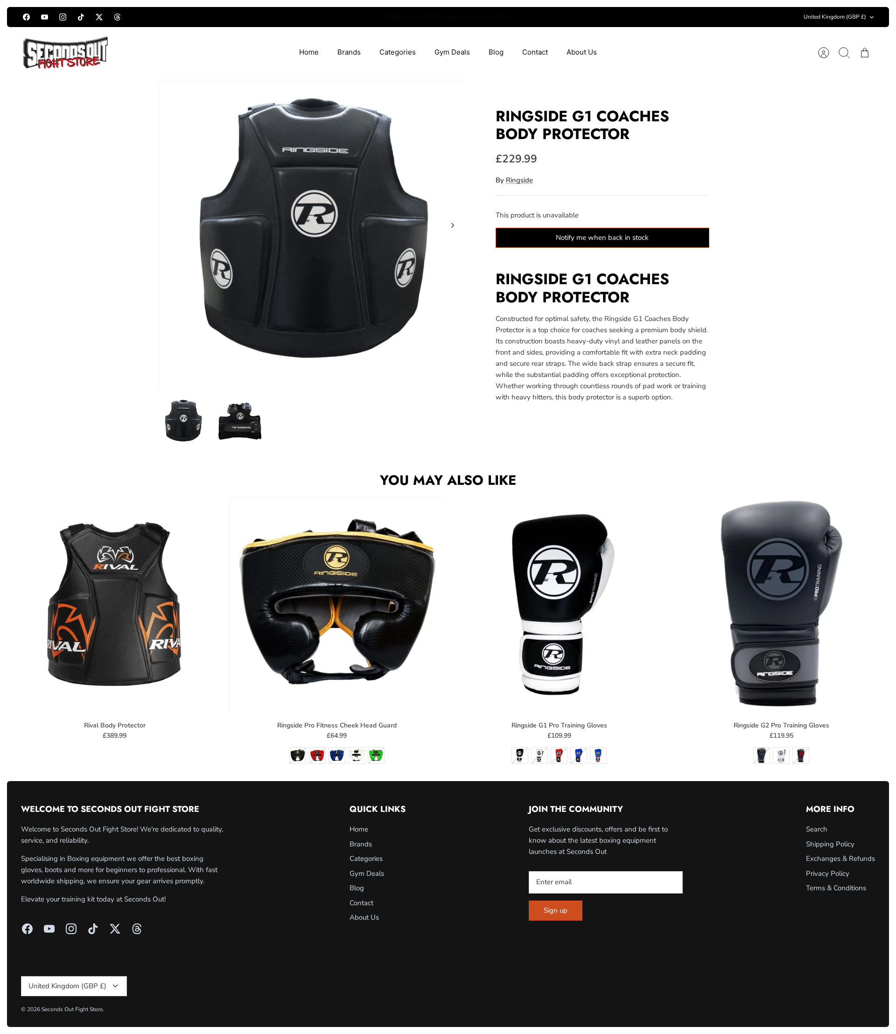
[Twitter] (99, 17)
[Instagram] (63, 17)
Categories (397, 52)
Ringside (519, 180)
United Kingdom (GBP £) (835, 17)
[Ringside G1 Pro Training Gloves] (559, 605)
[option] (313, 235)
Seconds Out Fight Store (72, 1009)
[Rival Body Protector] (114, 605)
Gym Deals (452, 52)
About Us (582, 52)
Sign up (555, 910)
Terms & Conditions (836, 888)
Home (309, 52)
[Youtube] (44, 17)
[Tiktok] (81, 17)
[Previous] (321, 17)
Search (816, 829)
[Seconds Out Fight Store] (65, 52)
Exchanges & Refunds (840, 858)
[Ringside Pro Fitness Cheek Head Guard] (336, 605)
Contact (535, 52)
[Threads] (117, 17)
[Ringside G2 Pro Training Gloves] (781, 605)
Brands (349, 52)
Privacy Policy (827, 873)
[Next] (575, 17)
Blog (496, 52)
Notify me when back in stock (602, 237)
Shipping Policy (830, 844)
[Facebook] (26, 17)
